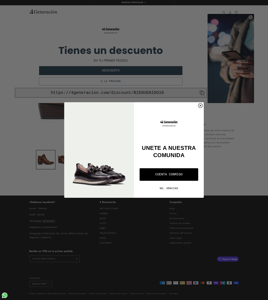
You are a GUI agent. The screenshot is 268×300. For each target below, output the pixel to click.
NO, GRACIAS (169, 188)
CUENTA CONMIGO (169, 174)
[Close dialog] (200, 105)
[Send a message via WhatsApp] (4, 295)
